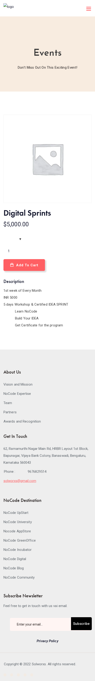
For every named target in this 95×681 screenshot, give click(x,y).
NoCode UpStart (15, 513)
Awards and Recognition (22, 421)
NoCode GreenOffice (19, 540)
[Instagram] (25, 674)
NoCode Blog (13, 568)
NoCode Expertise (17, 394)
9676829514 (37, 471)
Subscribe (81, 624)
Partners (10, 412)
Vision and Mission (18, 384)
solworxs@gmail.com (19, 481)
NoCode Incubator (17, 550)
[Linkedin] (18, 674)
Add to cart (27, 265)
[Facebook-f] (4, 674)
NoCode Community (19, 577)
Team (7, 403)
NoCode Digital (14, 559)
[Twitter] (11, 674)
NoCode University (17, 522)
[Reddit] (31, 674)
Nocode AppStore (17, 531)
